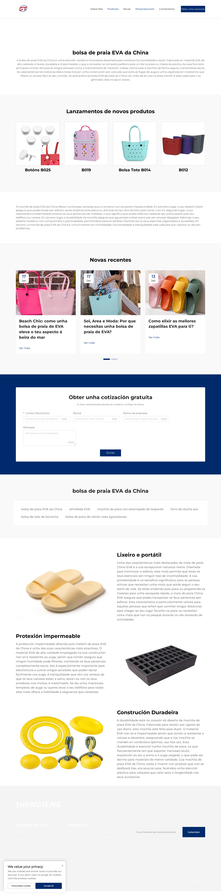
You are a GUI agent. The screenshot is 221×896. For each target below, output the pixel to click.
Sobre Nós (96, 8)
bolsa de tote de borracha (39, 517)
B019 (86, 170)
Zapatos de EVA (108, 843)
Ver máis (24, 348)
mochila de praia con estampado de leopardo (130, 509)
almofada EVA (79, 509)
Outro (103, 861)
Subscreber (194, 832)
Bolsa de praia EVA (78, 832)
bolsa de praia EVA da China (41, 509)
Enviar (110, 452)
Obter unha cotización (193, 9)
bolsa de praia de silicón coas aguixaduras (96, 517)
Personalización (144, 8)
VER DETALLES (37, 143)
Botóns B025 (38, 170)
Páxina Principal (25, 832)
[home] (23, 8)
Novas (127, 8)
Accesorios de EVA (78, 861)
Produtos (112, 8)
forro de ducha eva (184, 509)
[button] (106, 359)
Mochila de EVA (76, 850)
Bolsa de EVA (75, 843)
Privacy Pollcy (134, 881)
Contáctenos (166, 8)
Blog (18, 845)
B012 (183, 170)
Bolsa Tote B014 (135, 170)
